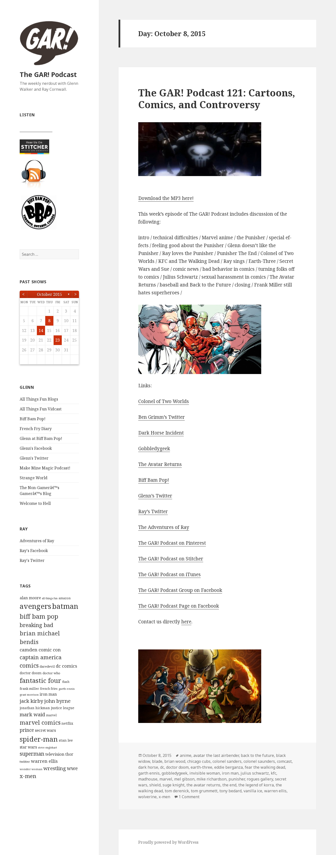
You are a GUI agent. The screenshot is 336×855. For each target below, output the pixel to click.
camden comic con (40, 649)
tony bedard (230, 791)
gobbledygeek (174, 773)
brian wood (174, 761)
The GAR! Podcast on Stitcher (170, 558)
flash (65, 682)
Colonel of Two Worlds (163, 401)
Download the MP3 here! (166, 198)
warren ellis (44, 761)
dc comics (66, 666)
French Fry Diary (36, 428)
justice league (62, 707)
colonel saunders (259, 761)
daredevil (47, 666)
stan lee (66, 740)
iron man (48, 694)
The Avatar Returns (160, 464)
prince (27, 730)
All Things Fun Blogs (39, 399)
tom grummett (204, 791)
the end (229, 785)
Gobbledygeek (154, 448)
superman (32, 753)
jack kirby (31, 700)
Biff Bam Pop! (33, 418)
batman (65, 606)
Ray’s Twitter (153, 511)
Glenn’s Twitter (155, 496)
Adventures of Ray (37, 540)
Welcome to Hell (35, 503)
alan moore (30, 597)
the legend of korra (256, 785)
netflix (67, 723)
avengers (35, 606)
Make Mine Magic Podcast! (45, 468)
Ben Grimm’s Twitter (161, 417)
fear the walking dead (265, 767)
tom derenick (177, 791)
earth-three (201, 767)
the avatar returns (203, 785)
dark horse (148, 767)
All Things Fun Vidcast (40, 409)
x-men (28, 776)
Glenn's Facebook (36, 448)
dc (162, 767)
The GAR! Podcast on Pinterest (172, 543)
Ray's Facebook (34, 550)
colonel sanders (227, 761)
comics (29, 665)
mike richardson (212, 779)
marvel (51, 715)
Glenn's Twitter (34, 458)
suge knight (173, 785)
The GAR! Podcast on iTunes (169, 574)
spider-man (39, 739)
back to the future (257, 755)
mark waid (32, 714)
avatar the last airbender (216, 755)
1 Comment (189, 796)
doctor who (51, 673)
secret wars (45, 730)
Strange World (33, 477)
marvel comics (40, 722)
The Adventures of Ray (163, 527)
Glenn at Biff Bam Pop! (41, 438)
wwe (72, 768)
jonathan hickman (35, 707)
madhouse (147, 779)
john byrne (57, 700)
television (54, 754)
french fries (49, 689)
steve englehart (47, 747)
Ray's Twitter (32, 560)
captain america (40, 657)
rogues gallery (260, 779)
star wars (28, 747)
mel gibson (184, 779)
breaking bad (36, 625)
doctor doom (31, 672)
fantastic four (40, 680)
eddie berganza (228, 767)
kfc (273, 773)
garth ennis (67, 688)
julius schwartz (255, 773)
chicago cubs (199, 761)
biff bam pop (39, 616)
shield (155, 785)
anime (185, 755)
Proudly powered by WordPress (168, 842)
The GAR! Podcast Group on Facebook (180, 590)
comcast (284, 761)
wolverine (147, 796)
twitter (25, 761)
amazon (65, 598)
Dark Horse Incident (161, 433)
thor (69, 754)
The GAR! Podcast (48, 74)
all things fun (50, 598)
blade (157, 761)
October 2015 (49, 294)
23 (57, 340)
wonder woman (31, 769)
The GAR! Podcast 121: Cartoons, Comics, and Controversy (216, 98)
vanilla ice (253, 791)
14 (41, 330)
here (186, 621)
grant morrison (29, 694)
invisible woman (204, 773)
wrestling (54, 768)
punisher (237, 779)
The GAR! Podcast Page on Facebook (178, 606)
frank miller (29, 688)
